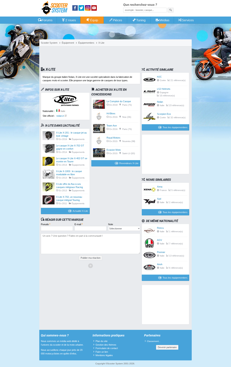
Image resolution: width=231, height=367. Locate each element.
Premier (161, 252)
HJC (159, 76)
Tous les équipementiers (175, 127)
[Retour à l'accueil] (55, 8)
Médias (164, 20)
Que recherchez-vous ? (140, 5)
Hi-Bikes (111, 113)
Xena (159, 186)
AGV (159, 240)
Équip (94, 20)
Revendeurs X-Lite (128, 163)
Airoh (159, 264)
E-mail (78, 224)
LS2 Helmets (163, 89)
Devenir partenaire (167, 347)
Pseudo (45, 224)
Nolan (160, 101)
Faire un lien (102, 351)
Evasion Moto (114, 149)
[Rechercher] (170, 10)
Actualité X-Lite (80, 211)
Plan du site (101, 341)
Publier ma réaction (90, 257)
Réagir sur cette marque (64, 220)
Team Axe (112, 125)
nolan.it (60, 115)
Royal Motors (113, 137)
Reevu (160, 228)
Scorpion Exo (164, 114)
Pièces (117, 20)
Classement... (154, 341)
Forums (47, 20)
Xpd (159, 198)
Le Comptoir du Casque (119, 101)
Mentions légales (104, 355)
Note (110, 224)
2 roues (70, 20)
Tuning (141, 20)
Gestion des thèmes (106, 344)
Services (188, 20)
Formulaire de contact (107, 348)
